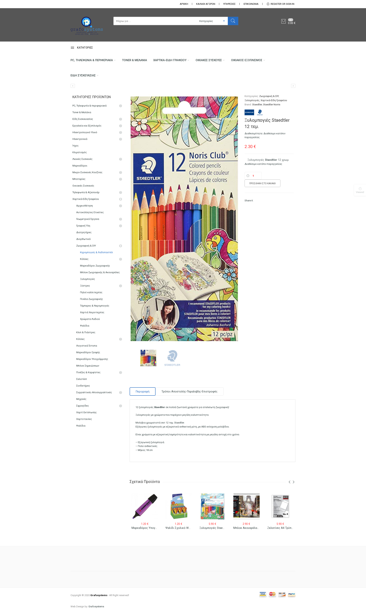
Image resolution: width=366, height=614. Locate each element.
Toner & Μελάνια (134, 60)
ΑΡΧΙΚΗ (184, 3)
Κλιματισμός (79, 152)
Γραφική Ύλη (83, 225)
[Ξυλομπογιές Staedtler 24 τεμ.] (293, 86)
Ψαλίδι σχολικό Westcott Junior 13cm (189, 527)
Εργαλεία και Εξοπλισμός (86, 125)
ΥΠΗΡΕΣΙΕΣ (229, 3)
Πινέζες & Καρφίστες (88, 372)
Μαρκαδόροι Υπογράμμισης (92, 359)
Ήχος (75, 145)
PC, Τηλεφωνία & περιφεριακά (92, 60)
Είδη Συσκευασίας (83, 75)
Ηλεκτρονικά (79, 139)
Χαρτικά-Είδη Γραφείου (169, 60)
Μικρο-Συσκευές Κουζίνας (87, 172)
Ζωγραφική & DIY (269, 96)
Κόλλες (84, 259)
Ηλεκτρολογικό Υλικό (84, 132)
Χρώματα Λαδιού (90, 319)
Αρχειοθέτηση (84, 205)
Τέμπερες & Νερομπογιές (94, 305)
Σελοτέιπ (81, 379)
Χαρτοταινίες (84, 419)
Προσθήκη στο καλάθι (262, 183)
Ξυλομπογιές (252, 100)
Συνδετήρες (83, 385)
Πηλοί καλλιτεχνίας (91, 292)
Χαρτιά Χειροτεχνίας (92, 312)
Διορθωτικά (83, 239)
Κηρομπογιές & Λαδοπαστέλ (96, 252)
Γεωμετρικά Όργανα (87, 219)
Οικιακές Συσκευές (209, 60)
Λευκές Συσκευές (82, 159)
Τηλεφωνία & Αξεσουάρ (86, 192)
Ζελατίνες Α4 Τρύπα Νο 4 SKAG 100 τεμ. (293, 527)
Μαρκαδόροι (79, 165)
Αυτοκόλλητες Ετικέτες (90, 212)
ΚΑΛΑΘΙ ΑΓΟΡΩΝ (205, 3)
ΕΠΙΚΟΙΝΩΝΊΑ (251, 3)
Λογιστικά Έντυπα (86, 345)
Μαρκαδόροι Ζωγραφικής (95, 265)
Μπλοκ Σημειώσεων (87, 365)
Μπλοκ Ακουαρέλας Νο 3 (249, 527)
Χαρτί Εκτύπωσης (86, 412)
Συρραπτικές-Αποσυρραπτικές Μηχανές (94, 395)
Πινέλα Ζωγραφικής (91, 299)
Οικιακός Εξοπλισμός (246, 60)
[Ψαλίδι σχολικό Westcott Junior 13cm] (73, 86)
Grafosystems (96, 606)
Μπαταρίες (78, 179)
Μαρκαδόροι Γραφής (88, 352)
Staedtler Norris (271, 104)
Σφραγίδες (82, 405)
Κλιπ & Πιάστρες (85, 332)
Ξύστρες (85, 285)
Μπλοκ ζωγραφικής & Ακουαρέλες (100, 272)
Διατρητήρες (84, 232)
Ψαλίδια (84, 325)
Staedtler (257, 104)
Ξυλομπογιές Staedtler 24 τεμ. (218, 527)
